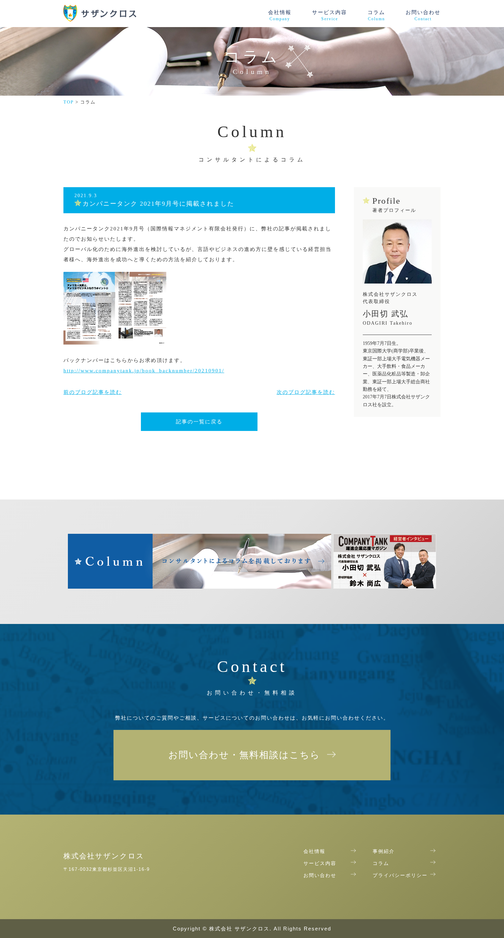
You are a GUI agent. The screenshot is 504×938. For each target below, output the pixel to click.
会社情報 (279, 15)
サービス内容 (329, 15)
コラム (376, 15)
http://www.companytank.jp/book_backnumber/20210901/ (143, 370)
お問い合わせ (423, 15)
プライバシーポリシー (400, 875)
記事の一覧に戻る (199, 421)
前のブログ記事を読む (92, 392)
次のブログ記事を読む (306, 392)
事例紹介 (384, 851)
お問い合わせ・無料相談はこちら (244, 755)
